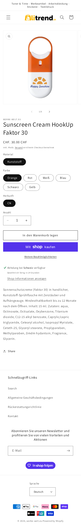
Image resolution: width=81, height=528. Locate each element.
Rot (30, 178)
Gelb (32, 187)
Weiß (46, 178)
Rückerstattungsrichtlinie (24, 407)
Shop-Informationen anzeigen (26, 278)
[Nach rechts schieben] (49, 111)
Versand (19, 147)
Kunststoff (14, 162)
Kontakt (13, 416)
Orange (12, 178)
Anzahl (7, 212)
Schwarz (13, 187)
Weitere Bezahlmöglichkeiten (40, 256)
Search (12, 388)
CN (9, 203)
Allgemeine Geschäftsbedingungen (30, 397)
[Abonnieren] (68, 451)
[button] (8, 17)
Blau (63, 178)
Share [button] (11, 351)
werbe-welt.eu (34, 520)
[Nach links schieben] (31, 111)
